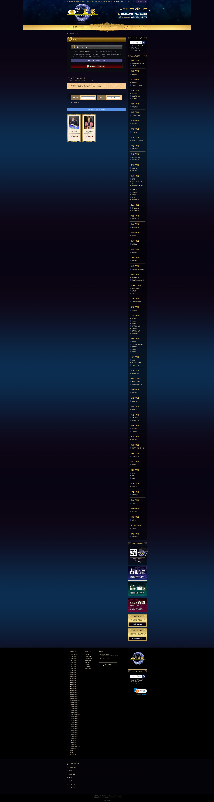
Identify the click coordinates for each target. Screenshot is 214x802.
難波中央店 (135, 346)
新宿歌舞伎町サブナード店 (138, 186)
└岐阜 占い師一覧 (74, 696)
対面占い (72, 750)
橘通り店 (134, 520)
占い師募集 (87, 666)
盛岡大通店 (135, 82)
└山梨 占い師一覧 (74, 692)
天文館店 (134, 528)
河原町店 (134, 323)
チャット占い (73, 754)
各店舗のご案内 (119, 1)
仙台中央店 (135, 98)
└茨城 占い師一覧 (74, 670)
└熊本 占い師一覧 (74, 740)
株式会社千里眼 (104, 654)
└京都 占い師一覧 (74, 706)
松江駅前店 (135, 401)
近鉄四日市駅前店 (136, 301)
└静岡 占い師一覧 (74, 698)
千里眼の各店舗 (83, 51)
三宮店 (133, 360)
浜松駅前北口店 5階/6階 (138, 280)
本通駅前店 (135, 418)
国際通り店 (135, 537)
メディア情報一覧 (89, 668)
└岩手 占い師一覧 (74, 660)
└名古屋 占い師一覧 (75, 700)
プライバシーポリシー (105, 658)
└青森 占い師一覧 (74, 658)
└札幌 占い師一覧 (74, 656)
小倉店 (133, 475)
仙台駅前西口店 (136, 96)
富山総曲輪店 (135, 227)
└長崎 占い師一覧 (74, 738)
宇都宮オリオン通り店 (137, 140)
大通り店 (134, 66)
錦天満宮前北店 (136, 331)
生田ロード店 (135, 365)
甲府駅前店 (135, 252)
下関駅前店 (135, 431)
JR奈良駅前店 (135, 373)
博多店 (133, 478)
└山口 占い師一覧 (74, 724)
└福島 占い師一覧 (74, 668)
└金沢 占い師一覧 (74, 688)
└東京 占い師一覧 (74, 680)
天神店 (133, 473)
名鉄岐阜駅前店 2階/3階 (138, 269)
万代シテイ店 (135, 219)
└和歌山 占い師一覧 (75, 714)
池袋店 (133, 179)
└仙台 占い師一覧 (74, 662)
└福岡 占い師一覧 (74, 734)
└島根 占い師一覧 (74, 718)
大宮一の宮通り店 (136, 157)
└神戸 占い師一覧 (74, 710)
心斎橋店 (134, 349)
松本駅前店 (135, 260)
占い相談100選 (88, 658)
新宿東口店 (135, 192)
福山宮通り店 (135, 420)
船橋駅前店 (135, 168)
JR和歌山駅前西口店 (137, 384)
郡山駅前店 (76, 102)
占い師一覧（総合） (75, 654)
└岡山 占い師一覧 (74, 720)
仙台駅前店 (135, 93)
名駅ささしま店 (136, 293)
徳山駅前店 (135, 428)
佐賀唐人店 (135, 486)
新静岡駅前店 (135, 277)
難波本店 (134, 342)
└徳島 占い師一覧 (74, 726)
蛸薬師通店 (135, 328)
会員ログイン (143, 1)
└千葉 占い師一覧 (74, 678)
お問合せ (87, 664)
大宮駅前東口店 (136, 159)
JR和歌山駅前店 (136, 382)
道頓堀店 (134, 351)
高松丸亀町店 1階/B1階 (138, 448)
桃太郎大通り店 (136, 409)
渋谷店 (133, 197)
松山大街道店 (135, 456)
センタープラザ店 (136, 362)
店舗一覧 (87, 662)
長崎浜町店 (135, 495)
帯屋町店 (134, 464)
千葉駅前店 (135, 170)
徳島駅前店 (135, 439)
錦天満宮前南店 (136, 326)
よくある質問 (88, 660)
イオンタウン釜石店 (137, 85)
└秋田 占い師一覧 (74, 664)
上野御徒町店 (135, 199)
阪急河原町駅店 (136, 333)
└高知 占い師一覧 (74, 732)
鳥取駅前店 (135, 392)
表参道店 (134, 194)
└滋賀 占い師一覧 (74, 704)
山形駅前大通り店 (136, 115)
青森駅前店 (135, 74)
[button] (140, 691)
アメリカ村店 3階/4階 (137, 344)
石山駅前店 (135, 310)
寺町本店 (134, 318)
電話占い (72, 752)
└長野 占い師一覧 (74, 694)
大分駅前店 (135, 511)
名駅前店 (134, 291)
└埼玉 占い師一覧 (74, 676)
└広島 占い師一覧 (74, 722)
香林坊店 (134, 235)
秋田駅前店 (135, 107)
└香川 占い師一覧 (74, 728)
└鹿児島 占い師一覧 (75, 746)
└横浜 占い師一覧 (74, 682)
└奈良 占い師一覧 (74, 712)
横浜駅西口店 (135, 208)
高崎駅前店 (135, 149)
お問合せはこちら (131, 1)
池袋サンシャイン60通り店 (138, 182)
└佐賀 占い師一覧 (74, 736)
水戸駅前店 (135, 132)
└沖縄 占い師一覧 (74, 748)
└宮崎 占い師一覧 (74, 744)
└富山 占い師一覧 (74, 686)
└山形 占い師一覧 (74, 666)
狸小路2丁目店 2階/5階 (138, 63)
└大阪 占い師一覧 (74, 708)
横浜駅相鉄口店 (136, 210)
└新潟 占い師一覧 (74, 684)
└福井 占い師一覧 (74, 690)
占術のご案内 (88, 656)
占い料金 (87, 654)
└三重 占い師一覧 (74, 702)
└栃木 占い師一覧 (74, 672)
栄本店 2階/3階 (136, 288)
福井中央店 (135, 244)
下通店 (133, 503)
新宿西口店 (135, 189)
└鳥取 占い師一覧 (74, 716)
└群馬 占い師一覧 (74, 674)
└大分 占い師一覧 (74, 742)
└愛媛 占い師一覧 (74, 730)
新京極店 (134, 321)
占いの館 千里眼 (70, 33)
